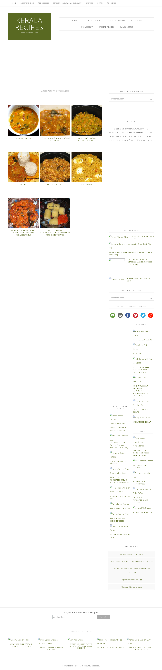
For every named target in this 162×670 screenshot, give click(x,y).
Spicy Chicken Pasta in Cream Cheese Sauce (21, 645)
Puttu (23, 184)
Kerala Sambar (23, 138)
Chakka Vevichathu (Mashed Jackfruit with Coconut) (140, 262)
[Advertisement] (81, 66)
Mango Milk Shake (142, 512)
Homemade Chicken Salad (110, 648)
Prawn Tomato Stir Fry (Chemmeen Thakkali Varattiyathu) (23, 232)
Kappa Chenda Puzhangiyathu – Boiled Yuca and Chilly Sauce (55, 232)
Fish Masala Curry (142, 340)
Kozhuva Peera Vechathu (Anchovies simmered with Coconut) (140, 391)
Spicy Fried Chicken (120, 508)
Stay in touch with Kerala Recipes (81, 612)
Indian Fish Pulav (142, 422)
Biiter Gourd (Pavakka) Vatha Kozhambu (55, 139)
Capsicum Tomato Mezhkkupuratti (86, 139)
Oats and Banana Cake (131, 587)
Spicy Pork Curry (55, 184)
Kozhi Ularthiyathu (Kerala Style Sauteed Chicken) (81, 646)
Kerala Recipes (29, 24)
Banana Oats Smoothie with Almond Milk (141, 452)
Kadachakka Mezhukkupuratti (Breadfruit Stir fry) (132, 561)
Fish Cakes (138, 353)
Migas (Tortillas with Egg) (131, 579)
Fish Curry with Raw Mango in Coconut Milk (141, 369)
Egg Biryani (87, 184)
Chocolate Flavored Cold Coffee (140, 500)
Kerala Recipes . (92, 666)
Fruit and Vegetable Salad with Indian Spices (119, 480)
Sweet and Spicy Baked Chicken (51, 649)
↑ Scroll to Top (20, 667)
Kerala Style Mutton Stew (131, 554)
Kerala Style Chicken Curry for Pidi (140, 649)
